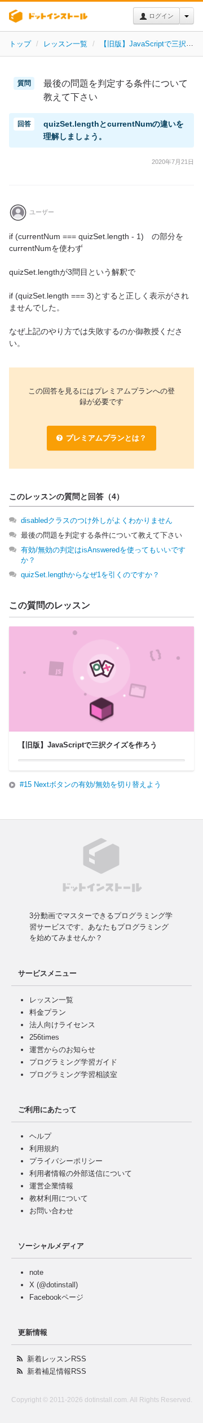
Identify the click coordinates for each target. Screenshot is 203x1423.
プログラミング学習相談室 (73, 1074)
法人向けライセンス (62, 1024)
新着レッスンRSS (56, 1359)
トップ (20, 44)
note (36, 1272)
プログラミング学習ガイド (73, 1062)
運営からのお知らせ (62, 1049)
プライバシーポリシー (66, 1161)
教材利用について (58, 1198)
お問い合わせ (51, 1210)
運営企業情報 (51, 1186)
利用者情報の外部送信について (80, 1173)
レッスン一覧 (65, 44)
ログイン (160, 15)
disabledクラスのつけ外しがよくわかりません (97, 520)
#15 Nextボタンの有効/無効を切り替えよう (90, 784)
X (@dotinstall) (53, 1285)
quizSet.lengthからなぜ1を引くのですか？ (90, 574)
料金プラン (47, 1012)
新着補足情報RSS (56, 1371)
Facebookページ (56, 1297)
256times (44, 1037)
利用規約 (44, 1148)
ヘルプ (40, 1136)
